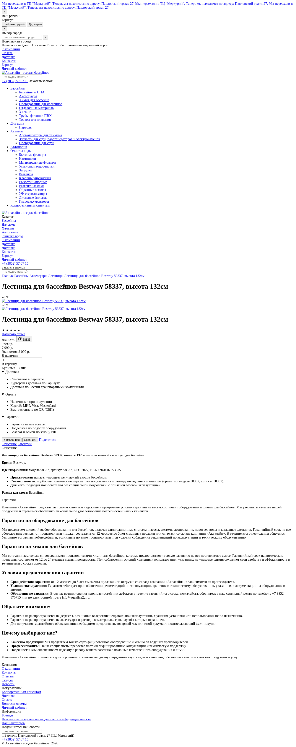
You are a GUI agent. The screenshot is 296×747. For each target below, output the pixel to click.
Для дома (17, 123)
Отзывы (8, 676)
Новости (8, 684)
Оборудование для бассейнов (40, 104)
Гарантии (12, 417)
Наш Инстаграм (13, 723)
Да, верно (35, 24)
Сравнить (30, 439)
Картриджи (27, 158)
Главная (7, 276)
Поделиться (47, 439)
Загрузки (25, 170)
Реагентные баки (31, 186)
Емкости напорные (33, 182)
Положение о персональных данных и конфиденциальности (46, 719)
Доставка (8, 57)
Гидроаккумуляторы (34, 201)
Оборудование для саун (36, 143)
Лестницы (55, 276)
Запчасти (26, 112)
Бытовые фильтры (32, 154)
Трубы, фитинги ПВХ (35, 115)
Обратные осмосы (32, 190)
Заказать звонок (41, 81)
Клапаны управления (35, 178)
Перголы (25, 127)
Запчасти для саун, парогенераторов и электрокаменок (59, 139)
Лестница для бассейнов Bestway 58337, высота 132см (104, 276)
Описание (9, 444)
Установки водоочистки (37, 166)
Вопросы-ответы (14, 703)
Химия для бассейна (34, 100)
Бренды (7, 715)
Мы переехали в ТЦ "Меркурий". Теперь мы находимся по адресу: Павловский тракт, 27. (68, 3)
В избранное (11, 439)
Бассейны (17, 88)
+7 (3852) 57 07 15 (15, 81)
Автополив (18, 147)
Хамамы (16, 131)
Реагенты (26, 174)
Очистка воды (20, 151)
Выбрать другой (13, 24)
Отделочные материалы (36, 108)
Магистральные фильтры (37, 162)
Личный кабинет (14, 68)
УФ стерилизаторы (33, 193)
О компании (11, 49)
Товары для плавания (35, 119)
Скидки (7, 680)
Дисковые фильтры (33, 197)
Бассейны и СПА (32, 92)
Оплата (7, 53)
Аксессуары (28, 96)
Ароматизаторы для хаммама (40, 135)
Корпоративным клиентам (30, 205)
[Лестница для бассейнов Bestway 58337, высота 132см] (44, 301)
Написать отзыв (13, 334)
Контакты (9, 61)
